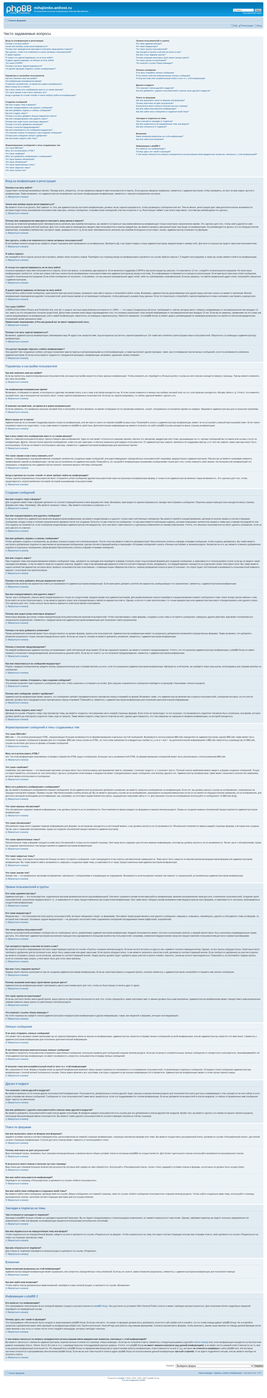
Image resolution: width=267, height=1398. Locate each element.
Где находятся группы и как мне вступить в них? (158, 52)
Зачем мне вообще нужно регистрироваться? (26, 46)
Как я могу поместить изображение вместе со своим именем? (34, 89)
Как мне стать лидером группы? (151, 55)
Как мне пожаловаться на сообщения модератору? (29, 130)
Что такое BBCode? (14, 148)
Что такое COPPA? (14, 63)
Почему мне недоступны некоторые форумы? (26, 121)
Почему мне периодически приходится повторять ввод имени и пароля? (39, 49)
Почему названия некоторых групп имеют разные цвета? (162, 58)
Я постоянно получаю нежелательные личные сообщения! (163, 76)
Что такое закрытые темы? (17, 167)
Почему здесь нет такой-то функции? (153, 151)
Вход (259, 26)
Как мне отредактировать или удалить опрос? (26, 119)
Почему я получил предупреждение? (22, 127)
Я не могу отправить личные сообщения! (155, 73)
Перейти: (170, 1366)
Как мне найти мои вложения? (150, 139)
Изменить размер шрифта (259, 19)
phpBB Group (101, 1306)
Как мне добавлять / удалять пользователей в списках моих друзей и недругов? (173, 91)
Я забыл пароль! (13, 55)
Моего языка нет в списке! (17, 87)
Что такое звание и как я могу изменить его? (26, 92)
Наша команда (205, 1373)
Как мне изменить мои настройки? (21, 78)
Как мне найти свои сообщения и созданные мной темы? (162, 111)
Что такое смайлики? (15, 153)
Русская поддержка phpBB (133, 1380)
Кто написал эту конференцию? (150, 149)
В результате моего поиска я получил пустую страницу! (162, 106)
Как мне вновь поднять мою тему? (21, 138)
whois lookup (201, 1342)
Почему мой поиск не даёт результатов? (155, 103)
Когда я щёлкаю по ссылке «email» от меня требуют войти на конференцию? (40, 95)
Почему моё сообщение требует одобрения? (26, 135)
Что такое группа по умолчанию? (151, 60)
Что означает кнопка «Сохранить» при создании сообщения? (33, 133)
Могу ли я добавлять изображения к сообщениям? (28, 156)
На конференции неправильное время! (23, 81)
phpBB (121, 1378)
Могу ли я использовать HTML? (20, 151)
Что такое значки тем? (15, 170)
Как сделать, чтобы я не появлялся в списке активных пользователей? (38, 52)
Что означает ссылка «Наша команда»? (154, 63)
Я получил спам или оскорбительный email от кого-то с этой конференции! (170, 78)
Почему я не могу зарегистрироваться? (23, 66)
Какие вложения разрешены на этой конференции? (159, 136)
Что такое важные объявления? (20, 159)
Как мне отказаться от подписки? (151, 127)
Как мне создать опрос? (16, 113)
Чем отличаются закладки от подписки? (154, 121)
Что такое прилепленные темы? (20, 165)
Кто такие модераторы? (147, 46)
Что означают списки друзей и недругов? (155, 88)
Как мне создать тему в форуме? (20, 105)
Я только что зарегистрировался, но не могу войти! (29, 58)
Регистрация (247, 26)
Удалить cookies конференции (228, 1373)
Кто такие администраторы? (149, 44)
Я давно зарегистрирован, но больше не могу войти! (29, 60)
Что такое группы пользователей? (151, 49)
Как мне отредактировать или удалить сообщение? (29, 107)
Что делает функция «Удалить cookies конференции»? (30, 69)
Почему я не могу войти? (17, 44)
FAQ (235, 26)
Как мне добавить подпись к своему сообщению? (28, 110)
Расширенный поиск (252, 13)
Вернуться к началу (18, 197)
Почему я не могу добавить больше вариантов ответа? (31, 116)
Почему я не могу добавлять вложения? (24, 124)
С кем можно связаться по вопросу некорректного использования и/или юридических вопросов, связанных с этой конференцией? (196, 154)
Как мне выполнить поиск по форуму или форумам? (160, 100)
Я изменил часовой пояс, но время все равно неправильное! (33, 84)
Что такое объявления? (16, 162)
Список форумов (17, 20)
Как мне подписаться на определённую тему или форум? (162, 124)
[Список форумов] (19, 9)
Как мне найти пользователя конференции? (156, 109)
